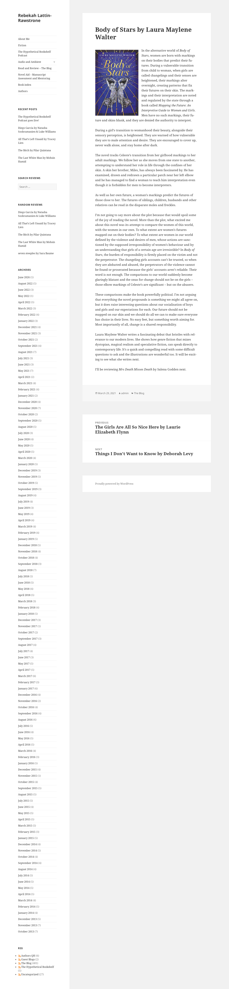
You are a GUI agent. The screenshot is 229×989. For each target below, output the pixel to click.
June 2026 (24, 277)
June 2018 (24, 582)
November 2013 (27, 925)
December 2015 (27, 769)
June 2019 (24, 508)
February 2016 (26, 757)
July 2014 (23, 875)
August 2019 (25, 495)
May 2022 (23, 296)
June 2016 (24, 732)
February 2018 (26, 607)
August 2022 (25, 283)
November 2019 (27, 476)
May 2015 (23, 813)
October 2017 (26, 632)
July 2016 (23, 726)
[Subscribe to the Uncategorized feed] (19, 974)
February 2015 (26, 832)
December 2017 (27, 620)
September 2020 (28, 420)
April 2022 (24, 302)
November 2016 (27, 701)
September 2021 (28, 346)
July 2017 (23, 651)
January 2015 (26, 838)
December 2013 (27, 919)
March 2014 (25, 900)
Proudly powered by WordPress (114, 483)
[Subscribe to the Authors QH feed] (19, 955)
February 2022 (26, 314)
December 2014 (27, 844)
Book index (24, 84)
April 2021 (24, 377)
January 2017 (26, 688)
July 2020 (23, 433)
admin (125, 393)
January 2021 (26, 395)
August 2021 (25, 352)
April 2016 (24, 744)
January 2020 (26, 464)
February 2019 (26, 532)
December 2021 (27, 327)
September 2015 (28, 788)
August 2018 (25, 570)
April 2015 (24, 819)
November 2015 (27, 775)
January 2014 (26, 913)
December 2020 (27, 402)
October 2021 (26, 339)
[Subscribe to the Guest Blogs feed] (19, 959)
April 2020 (24, 451)
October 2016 (26, 707)
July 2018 (23, 576)
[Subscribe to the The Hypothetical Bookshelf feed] (19, 967)
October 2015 (26, 782)
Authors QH (28, 955)
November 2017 (27, 626)
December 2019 (27, 470)
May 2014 (23, 888)
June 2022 (24, 289)
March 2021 (25, 383)
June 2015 (24, 807)
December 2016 (27, 694)
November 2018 (27, 551)
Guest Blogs (28, 959)
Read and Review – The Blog (35, 68)
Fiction (22, 45)
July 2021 (23, 358)
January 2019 (26, 539)
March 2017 (25, 676)
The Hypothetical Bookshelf (37, 967)
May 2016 (23, 738)
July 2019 (23, 501)
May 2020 (23, 445)
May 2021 (23, 370)
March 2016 (25, 751)
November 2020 (27, 408)
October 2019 (26, 483)
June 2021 (24, 364)
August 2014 (25, 869)
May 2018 (23, 589)
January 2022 (26, 321)
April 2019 (24, 520)
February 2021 (26, 389)
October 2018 (26, 557)
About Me (24, 39)
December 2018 (27, 545)
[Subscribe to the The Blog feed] (19, 963)
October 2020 (26, 414)
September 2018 (28, 564)
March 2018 (25, 601)
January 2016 (26, 763)
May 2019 (23, 514)
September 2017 (28, 638)
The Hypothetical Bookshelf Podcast (34, 53)
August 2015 (25, 794)
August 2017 (25, 645)
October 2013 (26, 931)
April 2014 (24, 894)
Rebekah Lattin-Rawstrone (35, 17)
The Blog (26, 963)
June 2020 (24, 439)
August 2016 (25, 719)
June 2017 (24, 657)
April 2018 (24, 595)
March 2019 (25, 526)
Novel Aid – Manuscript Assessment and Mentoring (34, 76)
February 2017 (26, 682)
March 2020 (25, 458)
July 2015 (23, 800)
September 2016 (28, 713)
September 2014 (28, 863)
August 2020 (25, 427)
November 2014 (27, 850)
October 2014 (26, 856)
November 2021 (27, 333)
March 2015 (25, 825)
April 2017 (24, 670)
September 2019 (28, 489)
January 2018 (26, 613)
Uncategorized (29, 974)
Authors (23, 91)
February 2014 (26, 906)
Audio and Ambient (29, 62)
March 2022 (25, 308)
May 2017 (23, 663)
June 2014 (24, 881)
